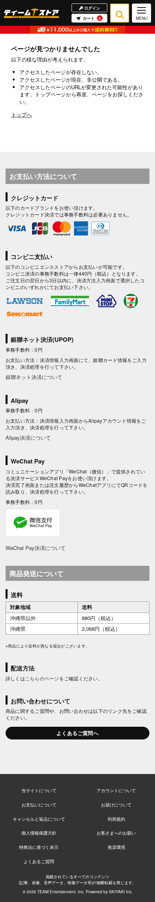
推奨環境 (116, 847)
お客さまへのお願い (116, 832)
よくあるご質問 (38, 861)
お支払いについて (38, 804)
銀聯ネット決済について (34, 377)
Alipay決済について (28, 437)
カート (92, 18)
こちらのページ (42, 678)
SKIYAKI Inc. (121, 891)
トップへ (21, 114)
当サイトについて (38, 790)
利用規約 (116, 819)
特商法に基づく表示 (38, 847)
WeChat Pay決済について (36, 548)
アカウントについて (116, 790)
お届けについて (116, 804)
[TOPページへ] (31, 13)
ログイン (91, 7)
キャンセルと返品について (39, 819)
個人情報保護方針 (38, 832)
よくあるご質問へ (77, 733)
